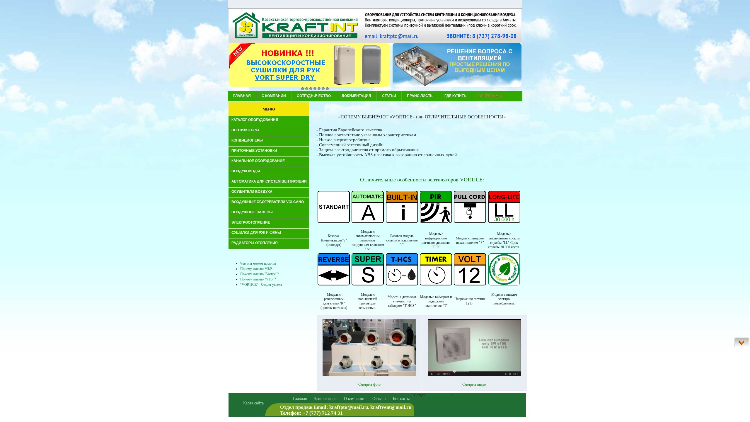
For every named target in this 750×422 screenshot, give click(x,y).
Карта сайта (253, 403)
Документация (356, 96)
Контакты (401, 399)
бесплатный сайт (439, 395)
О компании (274, 96)
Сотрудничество (314, 96)
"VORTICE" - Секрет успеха (261, 285)
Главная (242, 96)
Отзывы (379, 399)
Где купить (455, 96)
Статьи (389, 96)
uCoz (457, 395)
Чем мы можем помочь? (258, 263)
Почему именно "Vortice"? (259, 274)
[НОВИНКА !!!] (309, 65)
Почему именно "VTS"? (258, 279)
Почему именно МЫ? (256, 269)
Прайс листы (420, 96)
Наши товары (325, 399)
